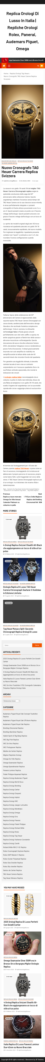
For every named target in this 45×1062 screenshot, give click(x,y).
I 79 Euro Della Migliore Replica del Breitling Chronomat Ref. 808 (33, 498)
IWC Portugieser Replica (12, 747)
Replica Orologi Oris (10, 817)
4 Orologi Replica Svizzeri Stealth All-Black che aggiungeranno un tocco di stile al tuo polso (22, 548)
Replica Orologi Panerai (11, 820)
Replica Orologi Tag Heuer (25, 161)
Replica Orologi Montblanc (12, 809)
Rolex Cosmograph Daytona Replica (16, 851)
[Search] (38, 66)
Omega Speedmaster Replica (14, 767)
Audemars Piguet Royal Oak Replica (16, 724)
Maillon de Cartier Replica (12, 751)
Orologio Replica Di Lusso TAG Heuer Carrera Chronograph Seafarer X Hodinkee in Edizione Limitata (22, 590)
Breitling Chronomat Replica (13, 728)
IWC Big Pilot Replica (11, 740)
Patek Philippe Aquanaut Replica (15, 774)
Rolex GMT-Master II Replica (13, 855)
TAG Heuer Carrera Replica (9, 163)
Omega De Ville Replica (11, 759)
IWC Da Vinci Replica (10, 744)
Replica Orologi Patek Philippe (14, 824)
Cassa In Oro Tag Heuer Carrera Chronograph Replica (23, 489)
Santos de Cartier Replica (12, 870)
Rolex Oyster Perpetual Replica (14, 859)
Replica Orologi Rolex (11, 832)
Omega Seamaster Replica (13, 763)
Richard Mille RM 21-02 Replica (14, 847)
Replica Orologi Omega (10, 541)
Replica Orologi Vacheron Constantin (16, 840)
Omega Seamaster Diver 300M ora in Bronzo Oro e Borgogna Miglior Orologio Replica (21, 963)
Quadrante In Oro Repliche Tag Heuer (15, 490)
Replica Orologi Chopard (12, 793)
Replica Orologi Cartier (11, 790)
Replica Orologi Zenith (11, 843)
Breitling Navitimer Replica (12, 732)
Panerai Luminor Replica (12, 770)
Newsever (29, 1060)
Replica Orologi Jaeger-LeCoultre (15, 805)
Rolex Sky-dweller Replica (12, 867)
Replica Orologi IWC (10, 801)
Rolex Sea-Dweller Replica (13, 863)
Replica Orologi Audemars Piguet (15, 778)
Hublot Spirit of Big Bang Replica (15, 736)
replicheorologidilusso (10, 181)
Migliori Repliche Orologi (9, 161)
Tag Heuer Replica (32, 490)
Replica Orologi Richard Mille (13, 828)
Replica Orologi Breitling (12, 786)
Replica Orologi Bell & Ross (13, 782)
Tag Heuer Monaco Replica (27, 625)
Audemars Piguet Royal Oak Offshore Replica (19, 720)
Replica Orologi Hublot (11, 797)
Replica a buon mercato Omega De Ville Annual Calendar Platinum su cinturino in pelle (12, 499)
